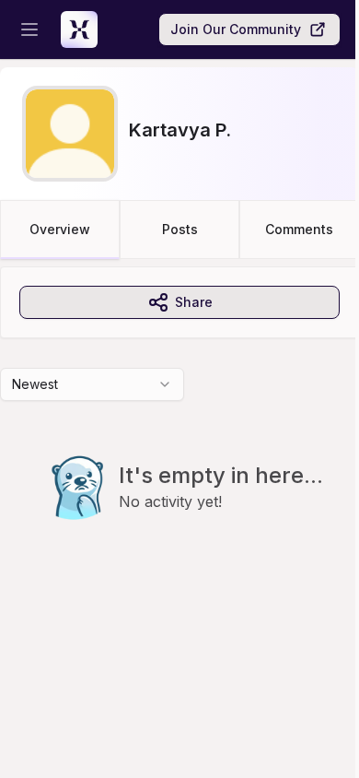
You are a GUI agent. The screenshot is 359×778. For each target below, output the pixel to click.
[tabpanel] (179, 430)
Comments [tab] (299, 229)
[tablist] (179, 229)
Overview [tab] (59, 229)
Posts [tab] (180, 229)
